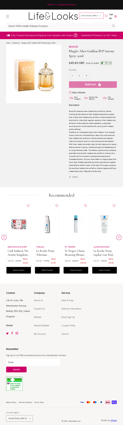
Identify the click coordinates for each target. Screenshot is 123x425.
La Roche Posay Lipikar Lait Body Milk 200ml (103, 252)
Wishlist (37, 317)
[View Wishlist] (106, 16)
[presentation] (4, 238)
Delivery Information (71, 308)
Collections (16, 43)
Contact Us (39, 308)
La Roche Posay (101, 247)
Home (8, 43)
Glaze (114, 420)
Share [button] (75, 176)
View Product (18, 270)
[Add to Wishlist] (28, 206)
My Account (40, 334)
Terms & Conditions (25, 402)
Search (65, 334)
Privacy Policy (39, 402)
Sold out (90, 84)
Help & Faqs (68, 300)
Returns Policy (11, 402)
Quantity (72, 70)
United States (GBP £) (89, 15)
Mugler (73, 46)
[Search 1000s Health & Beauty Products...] (113, 26)
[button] (7, 16)
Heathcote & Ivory (17, 247)
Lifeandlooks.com (74, 421)
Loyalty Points (68, 325)
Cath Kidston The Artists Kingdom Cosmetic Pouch (18, 252)
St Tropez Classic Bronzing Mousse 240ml (75, 252)
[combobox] (61, 26)
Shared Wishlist (41, 325)
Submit (16, 369)
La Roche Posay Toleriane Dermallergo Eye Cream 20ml (46, 252)
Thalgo (40, 247)
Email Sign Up (68, 317)
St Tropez (70, 247)
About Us (38, 300)
